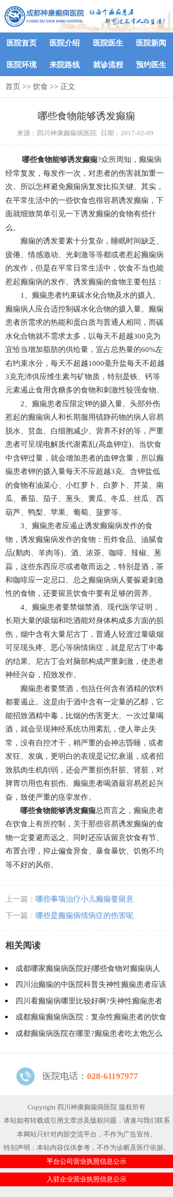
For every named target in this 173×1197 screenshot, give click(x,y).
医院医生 (108, 43)
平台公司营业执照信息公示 (86, 1161)
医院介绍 (65, 43)
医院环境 (22, 65)
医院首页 (22, 43)
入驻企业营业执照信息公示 (86, 1179)
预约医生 (151, 65)
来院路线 (65, 65)
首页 (12, 86)
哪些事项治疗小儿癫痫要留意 (84, 899)
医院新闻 (151, 43)
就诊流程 (108, 65)
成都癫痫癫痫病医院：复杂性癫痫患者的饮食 (91, 1017)
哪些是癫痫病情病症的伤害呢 (84, 915)
